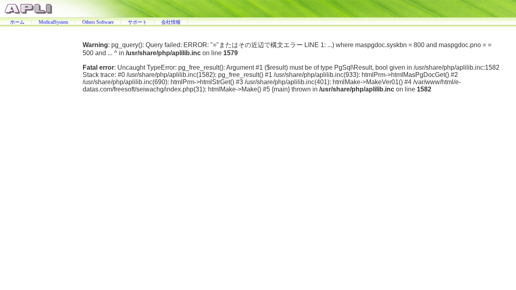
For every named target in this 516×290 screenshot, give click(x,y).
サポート (137, 22)
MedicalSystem (53, 22)
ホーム (17, 22)
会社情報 (170, 22)
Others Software (98, 22)
